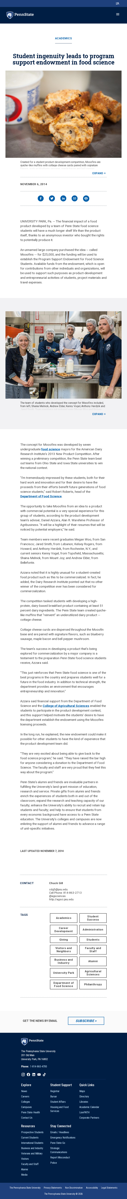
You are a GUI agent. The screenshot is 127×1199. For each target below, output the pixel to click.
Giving (63, 939)
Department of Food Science (41, 496)
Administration (93, 929)
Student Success (93, 918)
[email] (75, 198)
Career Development (63, 929)
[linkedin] (63, 198)
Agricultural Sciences (93, 973)
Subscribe (85, 1021)
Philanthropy (93, 984)
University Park (63, 972)
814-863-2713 (72, 892)
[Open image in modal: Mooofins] (63, 114)
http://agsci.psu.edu (61, 899)
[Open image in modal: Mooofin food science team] (63, 354)
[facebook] (41, 198)
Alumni (93, 961)
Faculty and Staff (93, 949)
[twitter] (52, 198)
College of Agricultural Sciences (66, 706)
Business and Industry (63, 961)
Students (92, 939)
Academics (63, 38)
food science (50, 449)
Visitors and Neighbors (63, 949)
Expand (97, 173)
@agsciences (57, 896)
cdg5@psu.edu (58, 889)
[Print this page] (86, 198)
